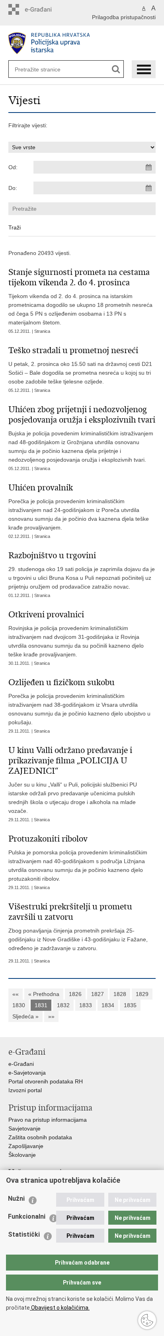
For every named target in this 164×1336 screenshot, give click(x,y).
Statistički (24, 1234)
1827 (97, 994)
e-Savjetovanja (27, 1072)
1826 (75, 994)
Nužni (16, 1198)
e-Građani (21, 1064)
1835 (130, 1005)
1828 (119, 994)
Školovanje (22, 1155)
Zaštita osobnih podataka (40, 1137)
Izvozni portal (25, 1090)
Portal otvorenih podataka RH (45, 1081)
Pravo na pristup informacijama (47, 1120)
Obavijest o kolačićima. (60, 1307)
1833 (85, 1005)
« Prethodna (43, 994)
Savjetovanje (24, 1128)
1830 (18, 1005)
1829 (142, 994)
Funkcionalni (26, 1216)
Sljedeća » (25, 1016)
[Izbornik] (144, 69)
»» (51, 1016)
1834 (108, 1005)
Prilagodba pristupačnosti (124, 17)
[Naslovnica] (82, 43)
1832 (63, 1005)
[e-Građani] (42, 9)
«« (15, 994)
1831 (41, 1005)
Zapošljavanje (25, 1146)
